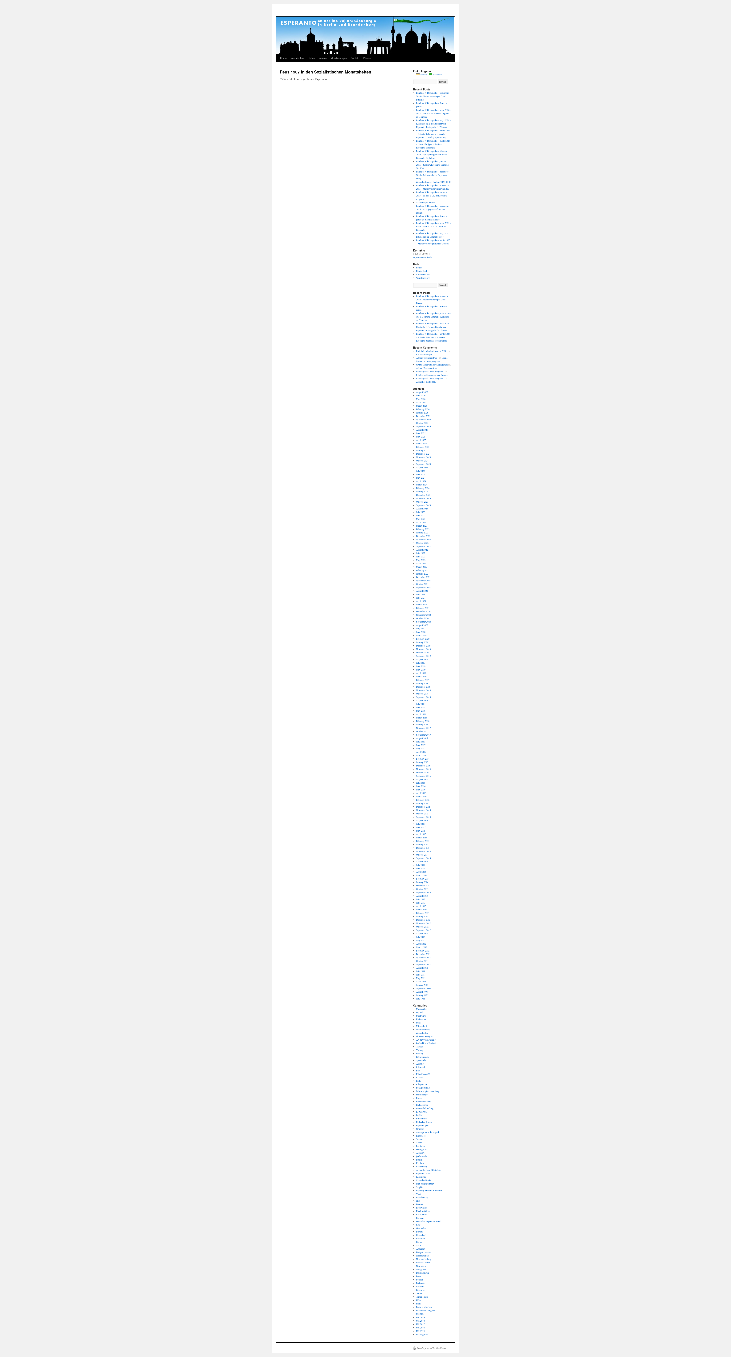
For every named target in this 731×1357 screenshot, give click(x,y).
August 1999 (422, 991)
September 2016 (423, 775)
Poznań (419, 1279)
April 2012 (421, 943)
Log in (419, 267)
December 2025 (423, 415)
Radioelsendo (422, 1104)
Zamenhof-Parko (423, 1180)
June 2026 (420, 395)
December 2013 (423, 885)
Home (283, 58)
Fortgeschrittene (423, 1252)
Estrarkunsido (422, 1056)
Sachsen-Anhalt (423, 1262)
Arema (419, 1142)
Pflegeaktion (421, 1084)
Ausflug (420, 1063)
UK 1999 (420, 1330)
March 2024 (421, 484)
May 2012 (420, 940)
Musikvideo (421, 1008)
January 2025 (422, 450)
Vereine (323, 58)
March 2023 (421, 525)
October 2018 (422, 693)
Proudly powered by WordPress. (431, 1348)
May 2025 (420, 436)
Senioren (420, 1139)
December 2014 (423, 847)
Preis (418, 1303)
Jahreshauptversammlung (427, 1091)
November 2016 (423, 768)
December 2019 (423, 645)
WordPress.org (423, 277)
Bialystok (420, 1282)
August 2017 (422, 738)
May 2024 (420, 477)
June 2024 (420, 474)
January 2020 (422, 642)
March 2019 (421, 676)
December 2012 (423, 919)
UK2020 (420, 1313)
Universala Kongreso (425, 1310)
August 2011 (422, 967)
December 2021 (423, 577)
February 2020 (422, 638)
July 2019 (420, 662)
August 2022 (422, 549)
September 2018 (423, 696)
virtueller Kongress (424, 1036)
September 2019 (423, 655)
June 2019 (420, 666)
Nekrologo (421, 1265)
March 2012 (421, 947)
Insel (418, 1022)
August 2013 (422, 895)
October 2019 (422, 652)
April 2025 (421, 439)
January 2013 (422, 916)
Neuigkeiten (421, 1269)
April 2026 (421, 402)
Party (418, 1080)
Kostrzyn (420, 1289)
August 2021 (422, 590)
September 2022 (423, 546)
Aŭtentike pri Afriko (425, 202)
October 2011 (422, 960)
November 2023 (423, 498)
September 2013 (423, 892)
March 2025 (421, 443)
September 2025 (423, 426)
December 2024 (423, 453)
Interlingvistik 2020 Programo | (430, 371)
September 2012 (423, 930)
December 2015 (423, 806)
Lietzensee (420, 1135)
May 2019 (420, 669)
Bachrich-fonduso (424, 1306)
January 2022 (422, 573)
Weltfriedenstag (423, 1029)
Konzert (419, 1077)
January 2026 (422, 412)
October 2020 (422, 618)
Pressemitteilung (423, 1101)
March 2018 (421, 717)
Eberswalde (421, 1207)
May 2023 (420, 518)
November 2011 (423, 957)
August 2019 (422, 659)
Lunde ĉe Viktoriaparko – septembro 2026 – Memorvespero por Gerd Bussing (432, 96)
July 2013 (420, 899)
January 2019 (422, 683)
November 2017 (423, 727)
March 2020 (421, 635)
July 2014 (420, 864)
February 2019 (422, 679)
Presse (367, 58)
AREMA (420, 1152)
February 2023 (422, 529)
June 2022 (420, 556)
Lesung (419, 1053)
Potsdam (420, 1217)
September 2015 (423, 816)
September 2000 (423, 988)
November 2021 (423, 580)
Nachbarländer (422, 1255)
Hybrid (419, 1012)
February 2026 (422, 409)
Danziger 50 (421, 1149)
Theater (419, 1046)
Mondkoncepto (339, 58)
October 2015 (422, 813)
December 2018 (423, 686)
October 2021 (422, 583)
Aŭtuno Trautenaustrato (426, 368)
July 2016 (420, 782)
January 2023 (422, 532)
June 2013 (420, 902)
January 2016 (422, 803)
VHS (418, 1245)
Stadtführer (421, 1015)
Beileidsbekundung (424, 1108)
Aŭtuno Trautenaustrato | (427, 357)
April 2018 (421, 714)
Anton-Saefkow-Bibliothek (428, 1169)
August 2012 (422, 933)
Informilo (420, 1238)
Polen (418, 1276)
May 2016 (420, 789)
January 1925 (422, 995)
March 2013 (421, 909)
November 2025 (423, 419)
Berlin (419, 1115)
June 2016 (420, 786)
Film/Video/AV (423, 1073)
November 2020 (423, 614)
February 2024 (422, 487)
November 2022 (423, 539)
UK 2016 (420, 1327)
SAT (418, 1224)
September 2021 (423, 587)
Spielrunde (421, 1060)
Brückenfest (421, 1214)
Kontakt (355, 58)
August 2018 (422, 700)
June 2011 (420, 974)
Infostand (420, 1067)
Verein (419, 1193)
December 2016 (423, 765)
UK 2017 (420, 1324)
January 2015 (422, 844)
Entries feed (421, 270)
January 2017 (422, 762)
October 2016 (422, 772)
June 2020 (420, 631)
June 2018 (420, 707)
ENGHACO (421, 1111)
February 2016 (422, 799)
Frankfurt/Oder (423, 1211)
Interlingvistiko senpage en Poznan (432, 374)
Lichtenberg (421, 1166)
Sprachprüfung (423, 1087)
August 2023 (422, 508)
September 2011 (423, 964)
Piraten (419, 1159)
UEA (418, 1300)
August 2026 (422, 392)
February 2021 (422, 607)
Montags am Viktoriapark (427, 1132)
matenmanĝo (422, 1094)
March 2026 (421, 405)
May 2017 (420, 748)
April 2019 (421, 673)
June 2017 (420, 744)
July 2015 (420, 823)
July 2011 (420, 971)
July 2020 (420, 628)
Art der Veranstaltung (426, 1039)
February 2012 (422, 950)
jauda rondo (421, 1156)
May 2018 (420, 710)
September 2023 (423, 505)
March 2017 (421, 755)
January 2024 (422, 491)
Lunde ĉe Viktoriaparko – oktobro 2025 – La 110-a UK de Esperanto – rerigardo (432, 195)
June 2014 (420, 868)
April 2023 (421, 522)
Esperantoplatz (422, 1125)
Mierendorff (421, 1025)
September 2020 (423, 621)
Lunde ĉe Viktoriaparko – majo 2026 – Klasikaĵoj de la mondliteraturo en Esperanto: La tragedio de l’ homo (433, 124)
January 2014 (422, 882)
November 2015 (423, 810)
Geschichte (421, 1228)
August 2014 (422, 861)
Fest (418, 1070)
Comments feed (423, 274)
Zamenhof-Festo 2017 (426, 381)
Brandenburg (422, 1197)
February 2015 (422, 840)
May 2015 (420, 830)
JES (418, 1200)
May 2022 (420, 559)
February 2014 (422, 878)
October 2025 (422, 422)
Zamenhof (420, 1234)
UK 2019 (420, 1317)
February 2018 (422, 720)
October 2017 (422, 731)
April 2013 (421, 906)
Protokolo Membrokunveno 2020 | (431, 350)
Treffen (311, 58)
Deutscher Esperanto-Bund (428, 1221)
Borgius (419, 1231)
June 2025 (420, 433)
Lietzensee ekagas (424, 354)
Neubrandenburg (423, 1258)
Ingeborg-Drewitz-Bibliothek (429, 1190)
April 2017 (421, 751)
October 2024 (422, 460)
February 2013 (422, 912)
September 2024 (423, 463)
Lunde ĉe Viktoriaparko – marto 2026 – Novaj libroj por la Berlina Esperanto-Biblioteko (433, 144)
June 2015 (420, 827)
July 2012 (420, 936)
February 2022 (422, 570)
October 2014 (422, 854)
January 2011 (422, 984)
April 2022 (421, 563)
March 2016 (421, 796)
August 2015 (422, 820)
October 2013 (422, 888)
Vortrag (419, 1049)
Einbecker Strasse (424, 1121)
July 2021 (420, 594)
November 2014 (423, 851)
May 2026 (420, 398)
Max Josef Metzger (425, 1183)
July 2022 (420, 553)
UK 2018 (420, 1320)
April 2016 (421, 792)
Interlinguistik (422, 1272)
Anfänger (420, 1248)
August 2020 (422, 625)
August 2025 (422, 429)
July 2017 (420, 741)
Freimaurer (421, 1019)
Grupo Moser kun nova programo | (432, 364)
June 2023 (420, 515)
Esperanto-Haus (423, 1173)
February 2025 (422, 446)
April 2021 (421, 601)
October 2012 (422, 926)
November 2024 (423, 457)
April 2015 (421, 834)
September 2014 (423, 858)
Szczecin (420, 1286)
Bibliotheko (421, 1118)
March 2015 (421, 837)
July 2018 (420, 703)
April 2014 (421, 871)
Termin (419, 1293)
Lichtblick (420, 1145)
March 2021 (421, 604)
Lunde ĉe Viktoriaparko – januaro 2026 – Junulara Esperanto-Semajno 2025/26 (432, 165)
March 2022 (421, 566)
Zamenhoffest (422, 1032)
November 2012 (423, 923)
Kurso (419, 1241)
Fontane (419, 1204)
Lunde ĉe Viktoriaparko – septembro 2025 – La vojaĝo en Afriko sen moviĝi (432, 209)
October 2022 (422, 542)
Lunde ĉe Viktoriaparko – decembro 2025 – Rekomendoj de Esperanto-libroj (432, 175)
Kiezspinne (421, 1176)
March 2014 (421, 875)
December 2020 (423, 611)
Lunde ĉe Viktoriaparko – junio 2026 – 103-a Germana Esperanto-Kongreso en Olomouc (433, 113)
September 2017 (423, 734)
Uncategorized (422, 1334)
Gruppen (420, 1128)
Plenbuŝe (420, 1163)
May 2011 (420, 977)
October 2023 (422, 501)
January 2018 (422, 724)
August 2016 (422, 779)
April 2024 (421, 481)
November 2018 (423, 690)
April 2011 (421, 981)
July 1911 (420, 998)
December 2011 (423, 953)
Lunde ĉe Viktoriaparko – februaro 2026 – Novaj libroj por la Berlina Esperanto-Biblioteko (431, 154)
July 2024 (420, 470)
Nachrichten (297, 58)
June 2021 (420, 597)
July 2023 (420, 511)
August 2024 (422, 467)
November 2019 (423, 649)
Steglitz (419, 1187)
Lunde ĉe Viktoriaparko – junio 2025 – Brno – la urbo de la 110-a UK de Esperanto (433, 226)
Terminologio (422, 1296)
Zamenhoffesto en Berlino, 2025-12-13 (433, 181)
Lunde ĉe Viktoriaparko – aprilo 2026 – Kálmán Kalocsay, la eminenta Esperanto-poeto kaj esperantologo (433, 134)
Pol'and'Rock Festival (426, 1043)
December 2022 (423, 535)
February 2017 (422, 758)
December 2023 (423, 494)
